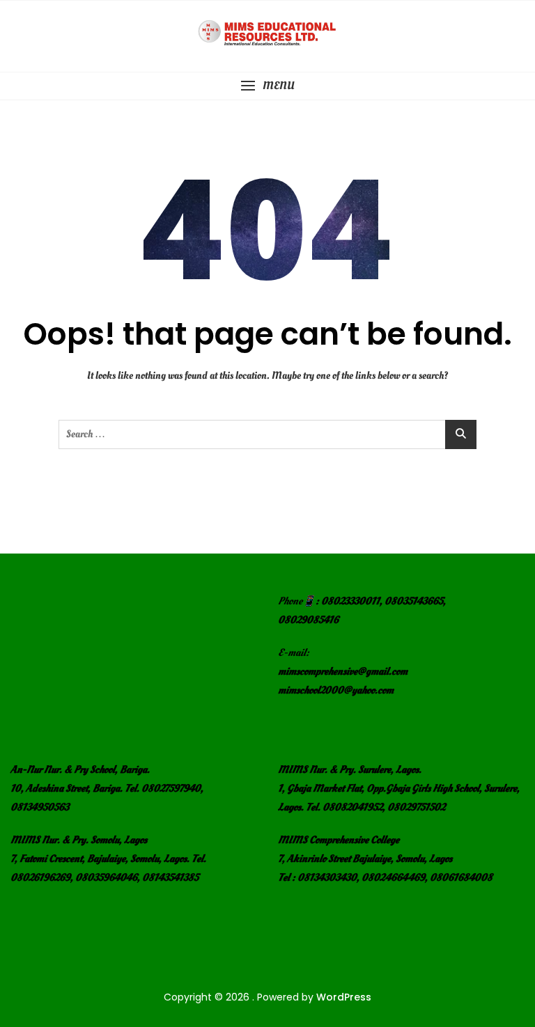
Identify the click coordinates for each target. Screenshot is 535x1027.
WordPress (343, 997)
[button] (267, 86)
